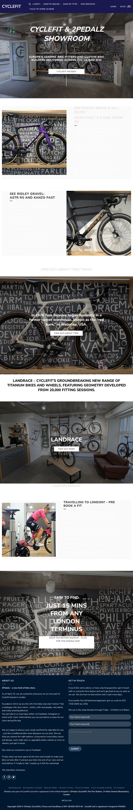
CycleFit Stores (82, 788)
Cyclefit (11, 6)
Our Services (88, 4)
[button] (30, 4)
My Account (119, 788)
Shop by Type (70, 4)
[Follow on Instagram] (9, 777)
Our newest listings (32, 788)
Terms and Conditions (52, 806)
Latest (36, 4)
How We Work (50, 788)
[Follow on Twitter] (14, 777)
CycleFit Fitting (66, 788)
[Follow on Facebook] (4, 777)
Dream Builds (14, 788)
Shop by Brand (52, 4)
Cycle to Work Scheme (42, 9)
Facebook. (36, 750)
